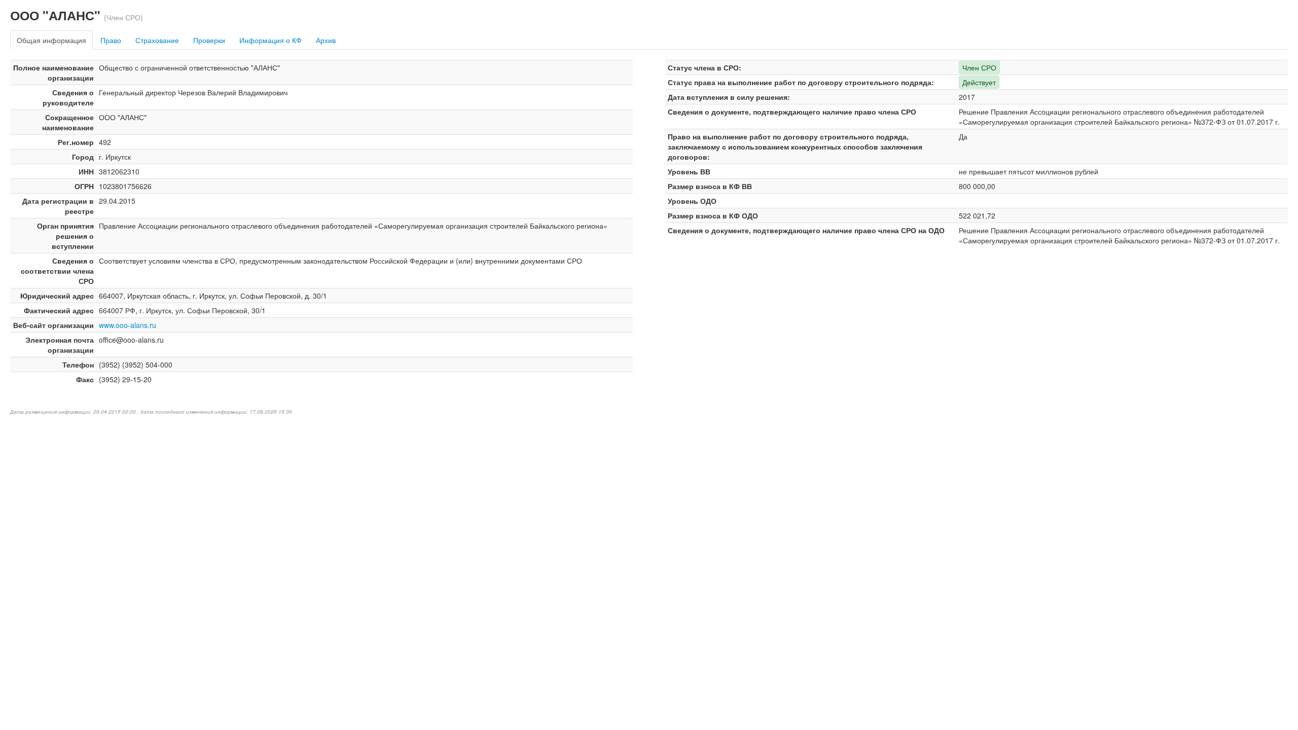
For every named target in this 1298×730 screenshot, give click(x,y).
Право (110, 40)
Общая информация (51, 40)
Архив (326, 40)
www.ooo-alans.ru (127, 325)
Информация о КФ (270, 40)
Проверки (209, 40)
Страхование (157, 40)
